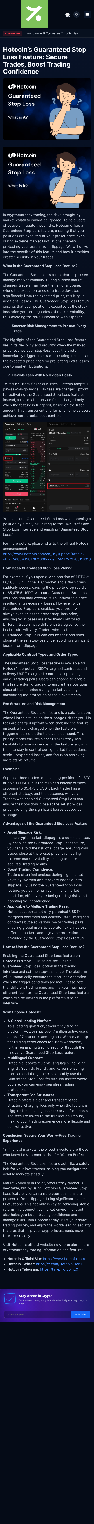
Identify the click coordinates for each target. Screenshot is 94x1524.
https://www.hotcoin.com (64, 1258)
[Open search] (67, 15)
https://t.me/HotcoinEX (59, 1269)
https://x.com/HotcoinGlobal (59, 1264)
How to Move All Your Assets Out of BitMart (51, 33)
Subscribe (80, 1314)
